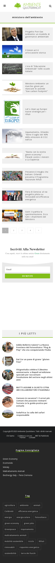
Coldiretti (9, 511)
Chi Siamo (10, 436)
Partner (23, 437)
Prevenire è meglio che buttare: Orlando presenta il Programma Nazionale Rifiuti (36, 176)
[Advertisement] (27, 306)
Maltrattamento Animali (14, 471)
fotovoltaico (41, 517)
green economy (12, 523)
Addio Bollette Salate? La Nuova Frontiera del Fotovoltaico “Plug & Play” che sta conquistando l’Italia (33, 347)
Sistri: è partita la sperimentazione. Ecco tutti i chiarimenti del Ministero (36, 215)
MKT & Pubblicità (42, 436)
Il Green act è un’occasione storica (35, 51)
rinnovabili (10, 547)
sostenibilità (10, 553)
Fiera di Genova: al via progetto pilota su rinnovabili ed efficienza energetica (37, 195)
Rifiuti (41, 541)
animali (37, 505)
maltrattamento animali (16, 535)
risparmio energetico (29, 547)
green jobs (29, 523)
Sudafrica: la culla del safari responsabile (30, 413)
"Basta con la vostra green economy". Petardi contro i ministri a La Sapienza (37, 156)
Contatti (32, 437)
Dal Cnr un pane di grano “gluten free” (32, 360)
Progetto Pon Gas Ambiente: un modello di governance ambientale (37, 34)
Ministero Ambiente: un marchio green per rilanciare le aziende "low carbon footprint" (37, 87)
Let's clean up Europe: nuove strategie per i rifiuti (36, 111)
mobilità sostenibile (14, 541)
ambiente (24, 505)
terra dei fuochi (28, 553)
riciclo (31, 541)
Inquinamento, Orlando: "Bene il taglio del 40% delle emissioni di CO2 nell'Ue (37, 136)
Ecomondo (8, 463)
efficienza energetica (28, 511)
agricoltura (10, 505)
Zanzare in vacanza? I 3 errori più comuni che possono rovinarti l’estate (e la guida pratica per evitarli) (33, 402)
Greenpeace (10, 529)
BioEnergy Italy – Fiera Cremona (17, 475)
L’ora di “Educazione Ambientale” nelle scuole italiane (37, 69)
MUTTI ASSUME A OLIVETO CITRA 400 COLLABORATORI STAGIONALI (33, 388)
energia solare (23, 517)
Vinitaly (6, 467)
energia (8, 517)
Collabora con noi (25, 436)
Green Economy (10, 459)
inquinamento (27, 529)
